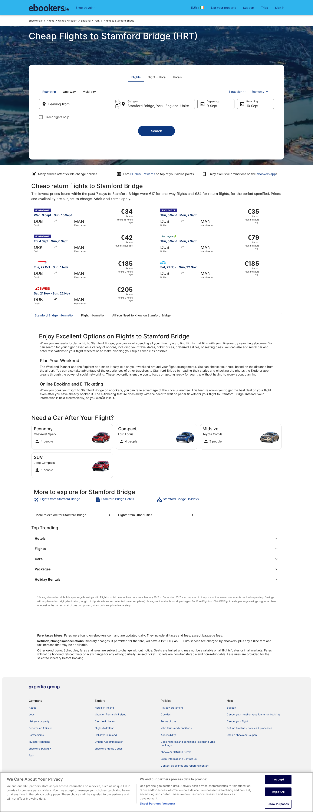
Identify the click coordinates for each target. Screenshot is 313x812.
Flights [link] (50, 20)
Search (156, 131)
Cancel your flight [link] (237, 721)
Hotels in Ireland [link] (104, 707)
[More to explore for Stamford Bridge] (74, 515)
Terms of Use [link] (168, 721)
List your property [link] (39, 721)
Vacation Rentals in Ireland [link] (110, 714)
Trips (264, 7)
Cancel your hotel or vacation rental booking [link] (253, 714)
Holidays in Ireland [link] (106, 735)
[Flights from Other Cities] (156, 515)
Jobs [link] (31, 714)
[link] (64, 499)
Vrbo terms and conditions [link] (176, 728)
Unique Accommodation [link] (109, 741)
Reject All (278, 791)
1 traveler (235, 91)
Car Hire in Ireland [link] (105, 721)
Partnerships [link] (36, 735)
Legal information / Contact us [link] (179, 758)
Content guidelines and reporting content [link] (185, 765)
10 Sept (252, 106)
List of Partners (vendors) (157, 803)
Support (248, 7)
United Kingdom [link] (67, 20)
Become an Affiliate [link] (40, 728)
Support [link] (231, 707)
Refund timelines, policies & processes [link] (249, 728)
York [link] (97, 20)
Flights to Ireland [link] (104, 728)
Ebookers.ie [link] (36, 20)
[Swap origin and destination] (118, 104)
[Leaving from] (77, 104)
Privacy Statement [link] (172, 707)
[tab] (136, 77)
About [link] (32, 707)
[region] (156, 792)
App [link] (31, 755)
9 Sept (212, 106)
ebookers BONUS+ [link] (40, 748)
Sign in (279, 7)
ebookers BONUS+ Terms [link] (176, 752)
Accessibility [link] (168, 735)
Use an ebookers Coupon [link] (242, 735)
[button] (156, 538)
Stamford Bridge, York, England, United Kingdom (161, 106)
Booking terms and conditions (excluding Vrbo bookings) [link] (188, 743)
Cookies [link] (166, 714)
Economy (257, 91)
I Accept (278, 779)
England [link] (85, 20)
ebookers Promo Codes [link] (108, 748)
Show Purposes (278, 804)
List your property (223, 7)
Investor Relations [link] (39, 741)
